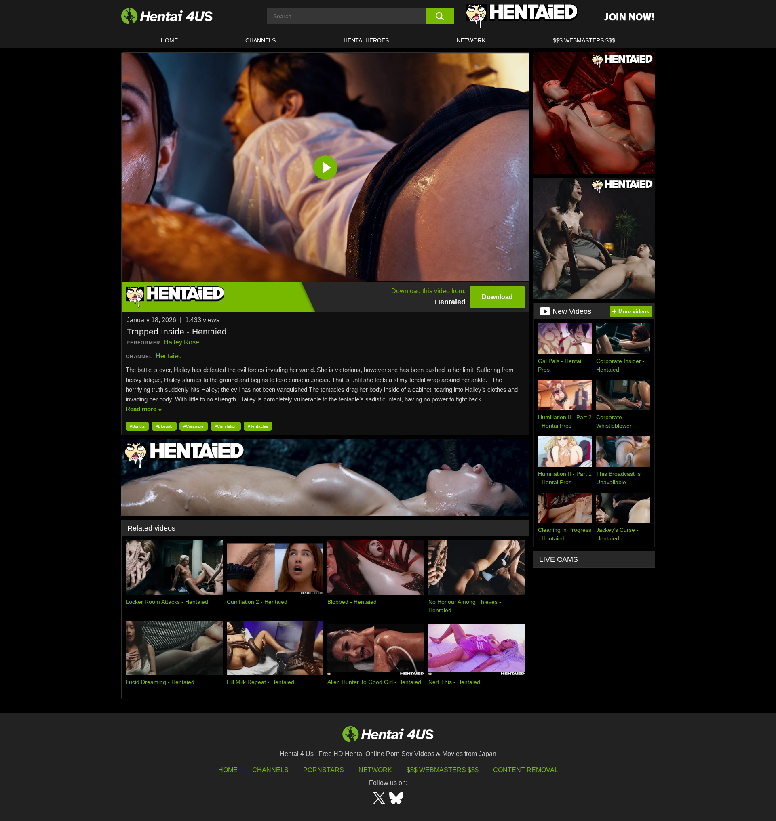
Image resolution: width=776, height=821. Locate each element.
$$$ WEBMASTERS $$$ (584, 40)
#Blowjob (164, 426)
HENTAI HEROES (366, 40)
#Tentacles (258, 426)
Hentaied (169, 356)
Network (471, 40)
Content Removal (525, 769)
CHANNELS (260, 40)
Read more (141, 408)
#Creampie (193, 426)
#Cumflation (226, 426)
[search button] (439, 16)
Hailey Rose (181, 342)
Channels (270, 769)
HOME (169, 40)
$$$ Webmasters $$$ (443, 769)
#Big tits (137, 426)
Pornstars (323, 769)
